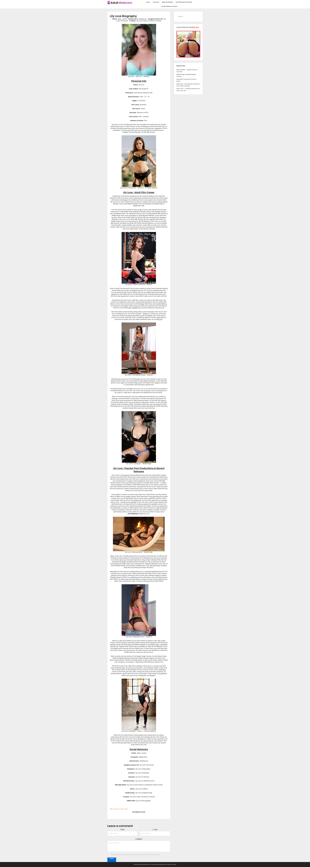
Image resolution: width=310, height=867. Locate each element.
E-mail (155, 830)
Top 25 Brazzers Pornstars (184, 2)
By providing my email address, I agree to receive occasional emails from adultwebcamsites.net (135, 854)
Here (197, 27)
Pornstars (156, 2)
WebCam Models (167, 2)
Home (148, 2)
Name (122, 830)
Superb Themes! (171, 864)
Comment (138, 839)
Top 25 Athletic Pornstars (169, 6)
